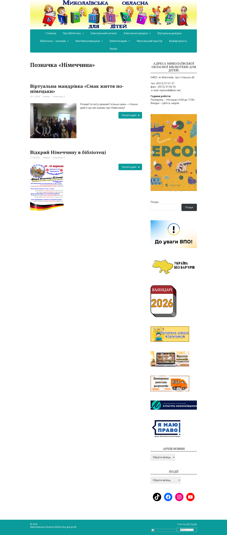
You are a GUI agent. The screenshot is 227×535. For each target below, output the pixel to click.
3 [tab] (168, 182)
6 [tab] (184, 182)
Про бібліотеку (72, 33)
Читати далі (129, 115)
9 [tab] (157, 187)
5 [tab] (179, 182)
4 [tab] (173, 182)
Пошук (155, 202)
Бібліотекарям (118, 41)
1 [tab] (157, 182)
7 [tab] (189, 182)
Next (194, 152)
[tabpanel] (174, 152)
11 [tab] (168, 187)
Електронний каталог (104, 33)
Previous (152, 152)
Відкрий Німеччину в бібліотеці (68, 152)
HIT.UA (182, 530)
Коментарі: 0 (59, 96)
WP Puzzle (191, 524)
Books (113, 48)
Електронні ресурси (136, 33)
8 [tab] (195, 182)
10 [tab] (162, 187)
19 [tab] (181, 192)
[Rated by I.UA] (163, 530)
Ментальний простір (149, 41)
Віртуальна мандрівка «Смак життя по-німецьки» (77, 88)
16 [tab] (195, 187)
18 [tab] (176, 192)
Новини (46, 96)
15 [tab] (189, 187)
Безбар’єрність (178, 41)
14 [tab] (184, 187)
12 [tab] (173, 187)
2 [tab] (162, 182)
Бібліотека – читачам (53, 41)
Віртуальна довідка (169, 33)
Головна (51, 33)
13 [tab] (179, 187)
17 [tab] (171, 192)
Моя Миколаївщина (88, 41)
